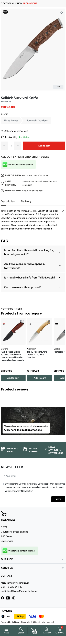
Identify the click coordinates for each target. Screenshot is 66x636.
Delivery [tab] (26, 201)
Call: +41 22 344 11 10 (11, 586)
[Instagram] (13, 597)
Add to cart (44, 145)
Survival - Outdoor (37, 120)
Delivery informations (16, 130)
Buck (4, 114)
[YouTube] (8, 597)
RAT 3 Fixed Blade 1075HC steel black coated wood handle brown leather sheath (12, 356)
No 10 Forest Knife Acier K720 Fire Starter (37, 354)
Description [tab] (8, 201)
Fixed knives (11, 120)
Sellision (15, 622)
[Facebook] (2, 597)
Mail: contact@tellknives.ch (15, 582)
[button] (21, 630)
